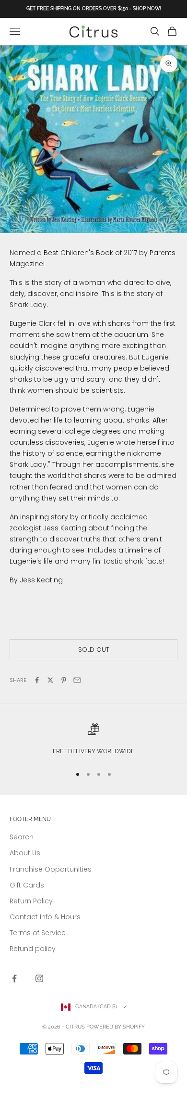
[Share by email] (77, 680)
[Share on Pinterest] (64, 680)
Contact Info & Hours (45, 917)
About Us (25, 853)
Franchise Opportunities (51, 869)
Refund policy (33, 948)
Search (22, 837)
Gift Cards (27, 885)
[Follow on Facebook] (14, 978)
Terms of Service (38, 933)
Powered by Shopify (115, 1027)
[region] (93, 740)
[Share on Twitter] (50, 680)
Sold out (93, 649)
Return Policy (31, 901)
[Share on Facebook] (37, 680)
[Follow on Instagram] (39, 978)
